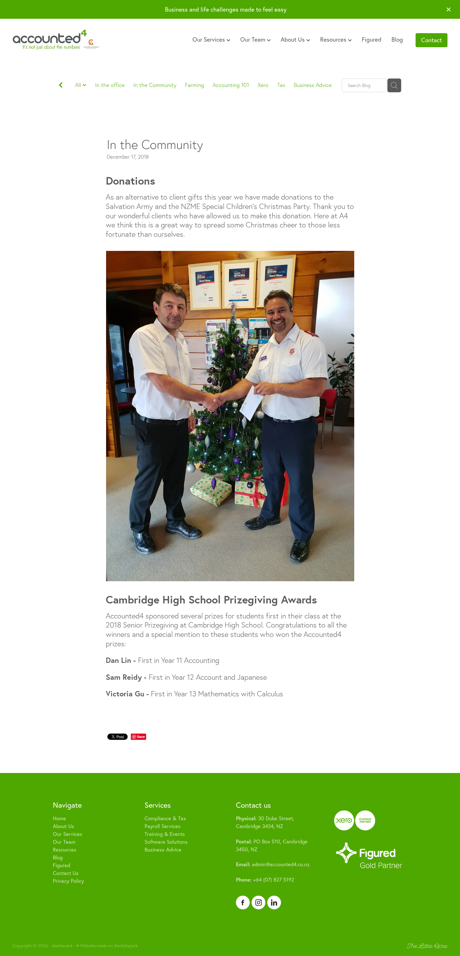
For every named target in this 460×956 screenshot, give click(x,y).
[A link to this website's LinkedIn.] (274, 902)
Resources (334, 39)
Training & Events (165, 834)
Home (59, 818)
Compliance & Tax (165, 818)
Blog (397, 39)
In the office (110, 85)
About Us (293, 39)
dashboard (62, 945)
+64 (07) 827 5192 (265, 880)
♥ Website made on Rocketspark (107, 945)
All (79, 85)
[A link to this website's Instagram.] (258, 902)
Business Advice (313, 85)
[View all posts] (61, 86)
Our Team (253, 39)
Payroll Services (163, 826)
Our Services (209, 39)
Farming (194, 85)
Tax (281, 85)
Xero (263, 85)
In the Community (154, 85)
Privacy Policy (68, 881)
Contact (431, 40)
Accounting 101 (230, 85)
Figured (371, 39)
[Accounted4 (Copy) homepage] (56, 40)
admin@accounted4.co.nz (272, 864)
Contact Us (66, 873)
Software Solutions (166, 842)
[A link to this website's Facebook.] (243, 902)
